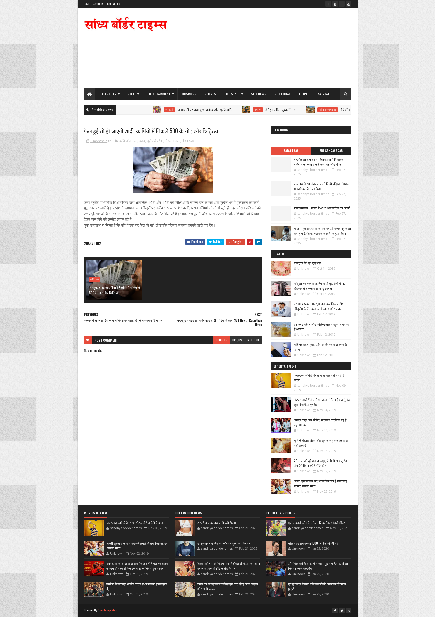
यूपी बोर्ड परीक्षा (155, 141)
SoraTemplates (107, 610)
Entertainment (159, 93)
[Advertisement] (259, 48)
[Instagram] (342, 4)
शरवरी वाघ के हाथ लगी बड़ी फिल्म (216, 522)
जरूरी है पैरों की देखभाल (307, 263)
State (131, 93)
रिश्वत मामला (172, 141)
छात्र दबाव (139, 141)
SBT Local (282, 93)
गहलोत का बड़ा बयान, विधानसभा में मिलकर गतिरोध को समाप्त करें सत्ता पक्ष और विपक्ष (318, 162)
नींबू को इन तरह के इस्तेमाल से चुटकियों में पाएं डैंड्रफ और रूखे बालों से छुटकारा (319, 286)
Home (87, 4)
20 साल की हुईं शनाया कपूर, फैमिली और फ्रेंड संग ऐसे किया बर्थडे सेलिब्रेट (320, 463)
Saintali (324, 93)
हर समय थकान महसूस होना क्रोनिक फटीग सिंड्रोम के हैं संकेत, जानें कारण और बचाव (319, 306)
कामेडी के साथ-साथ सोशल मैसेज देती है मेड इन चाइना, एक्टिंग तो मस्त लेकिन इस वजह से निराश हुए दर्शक (137, 566)
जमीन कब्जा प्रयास (312, 109)
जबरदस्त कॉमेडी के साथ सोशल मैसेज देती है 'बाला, (319, 378)
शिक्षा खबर (188, 141)
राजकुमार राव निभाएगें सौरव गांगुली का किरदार (224, 543)
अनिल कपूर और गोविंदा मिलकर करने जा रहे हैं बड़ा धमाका (320, 422)
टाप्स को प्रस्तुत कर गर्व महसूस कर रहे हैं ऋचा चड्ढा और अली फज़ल (227, 586)
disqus (237, 340)
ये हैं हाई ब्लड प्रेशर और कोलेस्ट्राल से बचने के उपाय (320, 347)
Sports (210, 93)
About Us (98, 4)
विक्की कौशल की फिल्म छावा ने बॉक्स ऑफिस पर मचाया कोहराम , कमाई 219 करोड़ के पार (228, 566)
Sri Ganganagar (331, 151)
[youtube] (335, 4)
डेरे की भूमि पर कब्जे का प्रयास (343, 109)
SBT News (258, 93)
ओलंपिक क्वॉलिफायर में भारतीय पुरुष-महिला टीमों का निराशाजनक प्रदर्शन (318, 566)
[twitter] (342, 610)
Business (189, 93)
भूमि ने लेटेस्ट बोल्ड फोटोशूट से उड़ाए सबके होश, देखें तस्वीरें (321, 443)
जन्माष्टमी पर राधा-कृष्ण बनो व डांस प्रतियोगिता (191, 109)
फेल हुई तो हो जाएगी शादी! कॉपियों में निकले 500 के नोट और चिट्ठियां (114, 290)
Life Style (232, 93)
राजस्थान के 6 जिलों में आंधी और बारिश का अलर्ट (322, 207)
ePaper (304, 93)
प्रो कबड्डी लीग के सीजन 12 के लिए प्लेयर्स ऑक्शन (317, 522)
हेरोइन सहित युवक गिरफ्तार (267, 109)
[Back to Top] (348, 610)
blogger (221, 340)
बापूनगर (243, 109)
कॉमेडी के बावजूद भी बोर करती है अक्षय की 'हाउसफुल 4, (136, 586)
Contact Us (113, 4)
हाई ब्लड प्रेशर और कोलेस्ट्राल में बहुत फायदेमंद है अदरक (321, 327)
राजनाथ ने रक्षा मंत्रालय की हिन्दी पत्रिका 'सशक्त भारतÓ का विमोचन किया (322, 186)
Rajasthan (108, 93)
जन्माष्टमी (155, 109)
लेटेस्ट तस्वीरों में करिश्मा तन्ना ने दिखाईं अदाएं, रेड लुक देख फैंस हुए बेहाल (322, 402)
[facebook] (328, 4)
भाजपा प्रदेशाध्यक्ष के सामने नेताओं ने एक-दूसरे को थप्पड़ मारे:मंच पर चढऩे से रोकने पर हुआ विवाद (322, 231)
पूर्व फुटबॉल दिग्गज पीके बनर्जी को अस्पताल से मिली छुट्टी (317, 586)
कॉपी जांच (125, 141)
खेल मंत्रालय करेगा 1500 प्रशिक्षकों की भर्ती (313, 543)
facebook (253, 340)
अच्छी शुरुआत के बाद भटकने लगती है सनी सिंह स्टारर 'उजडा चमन (320, 483)
